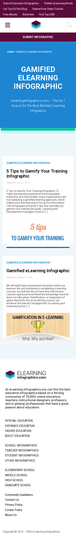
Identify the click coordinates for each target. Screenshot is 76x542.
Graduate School (18, 485)
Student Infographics (22, 455)
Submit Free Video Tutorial (47, 8)
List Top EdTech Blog (15, 8)
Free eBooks (10, 14)
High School (14, 480)
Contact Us (12, 500)
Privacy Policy (14, 505)
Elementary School (20, 470)
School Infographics (21, 445)
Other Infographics (20, 460)
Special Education (19, 420)
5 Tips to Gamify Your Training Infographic (36, 174)
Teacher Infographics (22, 450)
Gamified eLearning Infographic (28, 163)
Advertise (28, 14)
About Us (11, 515)
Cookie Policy (13, 510)
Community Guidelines (19, 495)
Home (10, 52)
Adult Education (17, 436)
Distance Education (19, 426)
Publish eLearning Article (58, 3)
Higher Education (18, 431)
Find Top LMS (47, 14)
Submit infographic (38, 37)
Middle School (16, 475)
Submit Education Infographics (21, 3)
